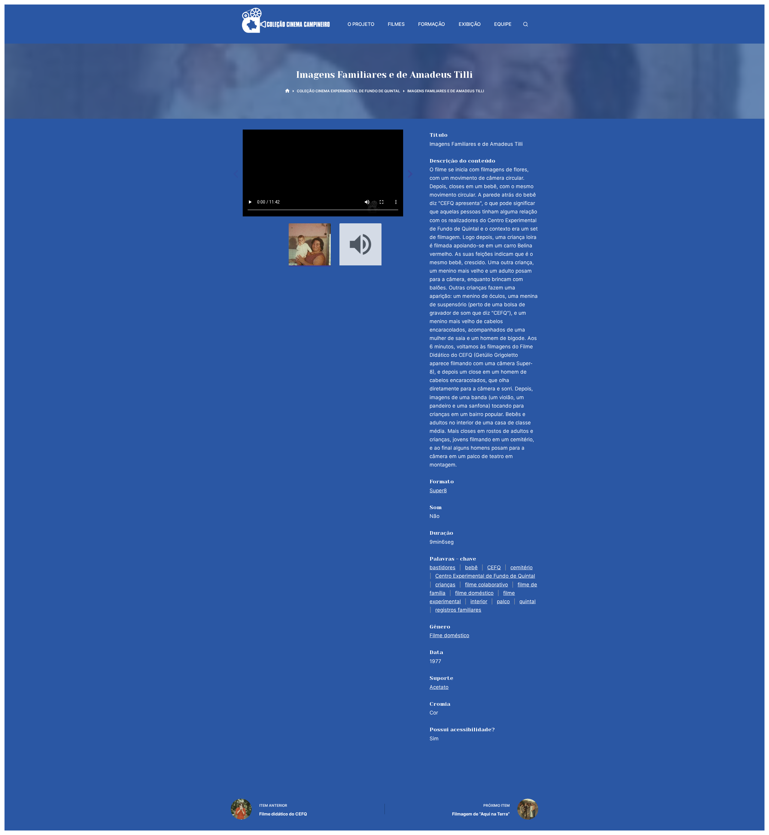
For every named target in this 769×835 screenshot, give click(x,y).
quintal (527, 601)
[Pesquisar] (525, 24)
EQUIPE (503, 24)
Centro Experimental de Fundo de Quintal (485, 576)
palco (503, 601)
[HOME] (287, 91)
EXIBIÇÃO (470, 24)
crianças (445, 585)
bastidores (442, 567)
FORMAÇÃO (431, 24)
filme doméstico (474, 593)
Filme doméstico (449, 635)
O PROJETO (361, 24)
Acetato (439, 687)
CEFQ (494, 567)
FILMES (396, 24)
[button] (409, 174)
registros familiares (458, 610)
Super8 (438, 491)
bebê (471, 567)
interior (478, 601)
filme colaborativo (486, 585)
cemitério (521, 567)
